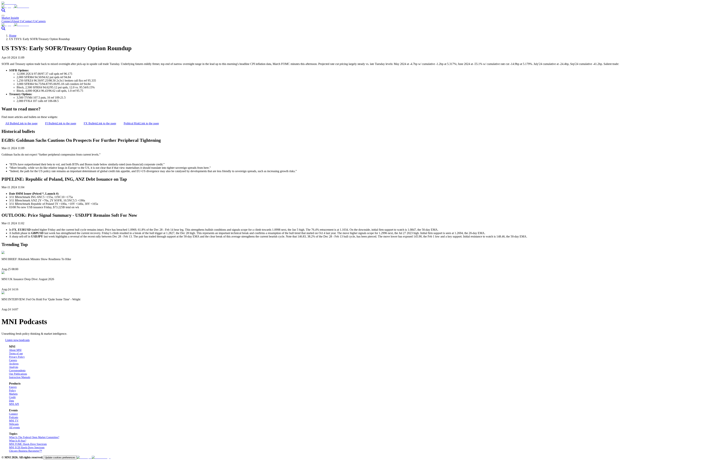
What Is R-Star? (17, 440)
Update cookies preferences (60, 457)
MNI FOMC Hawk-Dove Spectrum (28, 444)
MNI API (14, 404)
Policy (12, 390)
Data (11, 400)
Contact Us (30, 21)
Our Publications (18, 373)
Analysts (13, 367)
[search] (3, 11)
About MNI (15, 350)
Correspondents (17, 370)
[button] (362, 6)
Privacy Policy (17, 356)
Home (12, 35)
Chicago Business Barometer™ (25, 450)
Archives (13, 363)
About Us (17, 21)
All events (14, 427)
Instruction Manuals (19, 377)
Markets (13, 393)
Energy (13, 387)
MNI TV (13, 420)
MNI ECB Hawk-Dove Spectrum (26, 447)
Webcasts (14, 424)
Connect (7, 21)
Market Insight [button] (10, 17)
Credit (12, 397)
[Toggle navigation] (3, 15)
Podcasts (13, 417)
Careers (41, 21)
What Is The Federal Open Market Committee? (34, 437)
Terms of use (16, 353)
